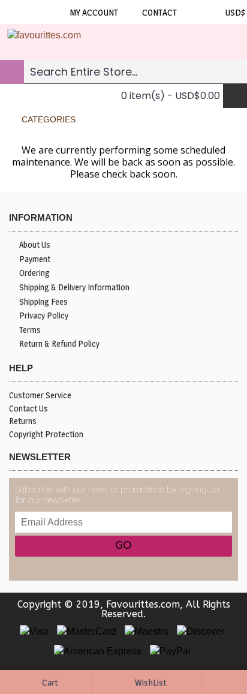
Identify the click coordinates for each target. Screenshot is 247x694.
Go (123, 545)
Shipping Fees (43, 301)
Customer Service (40, 395)
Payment (34, 259)
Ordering (34, 273)
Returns (23, 421)
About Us (34, 244)
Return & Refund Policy (59, 343)
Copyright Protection (46, 434)
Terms (30, 330)
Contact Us (28, 408)
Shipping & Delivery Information (74, 287)
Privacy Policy (43, 315)
